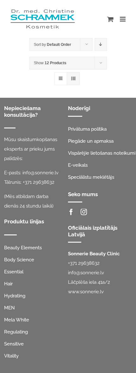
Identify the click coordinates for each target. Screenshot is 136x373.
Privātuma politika (87, 129)
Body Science (19, 260)
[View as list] (73, 78)
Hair (8, 284)
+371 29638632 (38, 182)
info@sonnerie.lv (40, 173)
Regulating (16, 332)
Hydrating (14, 296)
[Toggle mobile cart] (110, 19)
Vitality (11, 356)
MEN (9, 308)
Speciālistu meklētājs (91, 177)
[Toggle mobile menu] (123, 19)
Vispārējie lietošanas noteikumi (101, 153)
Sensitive (14, 344)
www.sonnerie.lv (86, 292)
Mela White (16, 320)
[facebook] (71, 212)
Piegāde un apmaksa (91, 141)
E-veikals (78, 165)
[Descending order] (101, 44)
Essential (13, 272)
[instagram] (84, 212)
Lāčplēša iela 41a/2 (89, 282)
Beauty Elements (23, 248)
